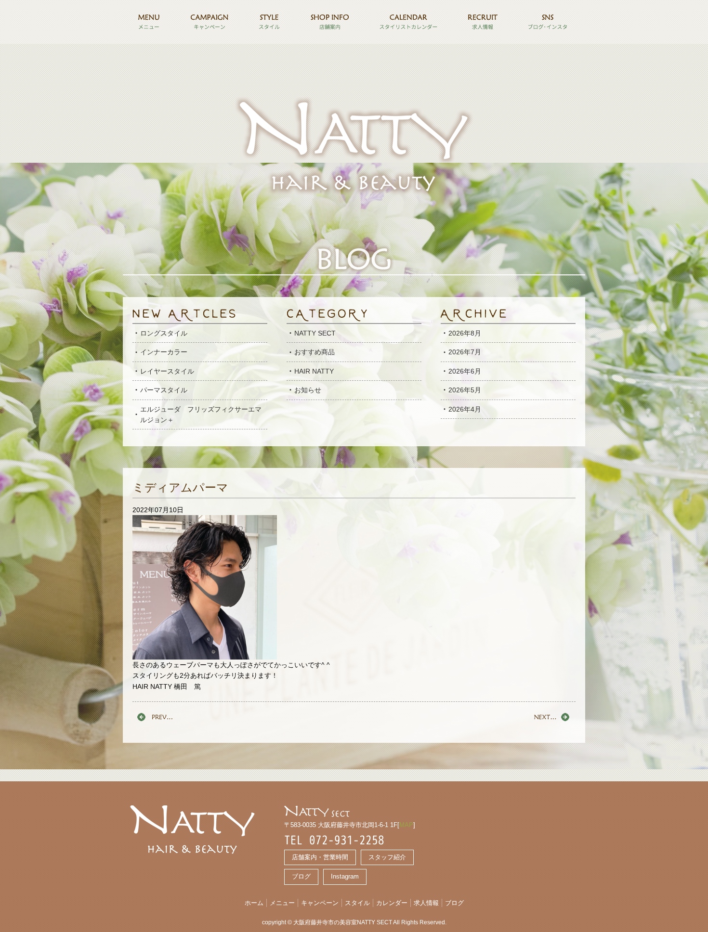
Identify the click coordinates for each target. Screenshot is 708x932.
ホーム (254, 902)
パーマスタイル (163, 390)
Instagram (345, 876)
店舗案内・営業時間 (320, 857)
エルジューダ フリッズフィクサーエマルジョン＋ (201, 414)
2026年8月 (464, 333)
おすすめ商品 (314, 352)
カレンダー (391, 902)
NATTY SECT (315, 333)
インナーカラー (163, 352)
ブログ (301, 876)
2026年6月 (464, 371)
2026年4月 (464, 409)
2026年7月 (464, 352)
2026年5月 (464, 390)
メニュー (282, 902)
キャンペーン (320, 902)
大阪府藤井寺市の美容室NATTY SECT (342, 922)
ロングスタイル (163, 333)
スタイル (357, 902)
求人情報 (426, 902)
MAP (406, 824)
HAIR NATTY (314, 371)
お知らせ (307, 390)
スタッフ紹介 (387, 857)
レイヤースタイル (167, 371)
